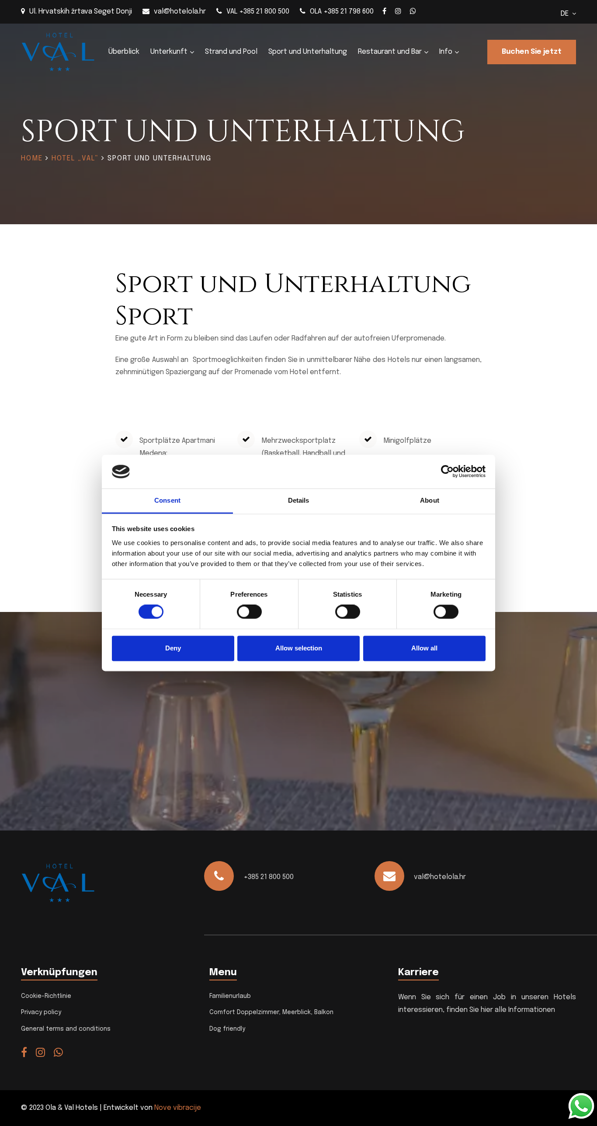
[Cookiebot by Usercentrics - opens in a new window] (447, 471)
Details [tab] (298, 500)
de (566, 13)
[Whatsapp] (413, 10)
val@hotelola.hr (180, 11)
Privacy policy (41, 1012)
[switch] (249, 612)
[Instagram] (398, 10)
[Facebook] (384, 10)
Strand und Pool (231, 52)
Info (445, 52)
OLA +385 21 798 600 (342, 11)
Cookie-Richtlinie (46, 996)
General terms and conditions (66, 1029)
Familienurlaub (230, 996)
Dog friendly (227, 1029)
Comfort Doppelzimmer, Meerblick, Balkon (271, 1012)
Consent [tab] (167, 500)
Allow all (424, 648)
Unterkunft (168, 52)
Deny (173, 648)
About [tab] (429, 500)
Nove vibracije (177, 1108)
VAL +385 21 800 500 (257, 11)
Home (32, 158)
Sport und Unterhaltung (307, 52)
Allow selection (298, 648)
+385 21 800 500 (268, 877)
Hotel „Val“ (75, 158)
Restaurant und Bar (390, 52)
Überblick (123, 52)
